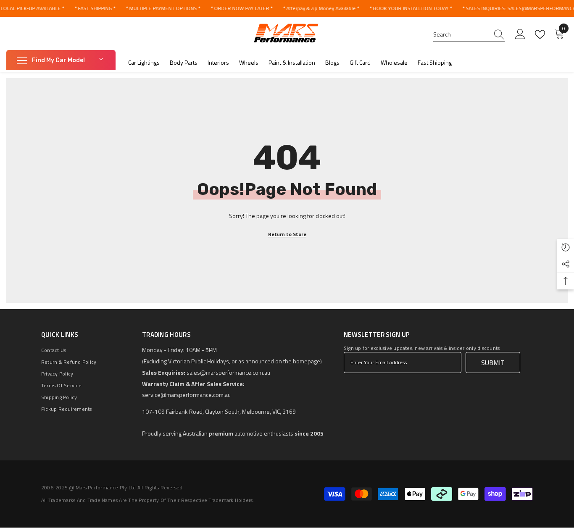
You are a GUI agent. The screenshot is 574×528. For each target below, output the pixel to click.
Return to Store (287, 234)
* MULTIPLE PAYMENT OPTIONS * (163, 8)
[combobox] (461, 34)
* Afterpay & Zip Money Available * (321, 8)
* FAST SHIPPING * (94, 8)
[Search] (469, 35)
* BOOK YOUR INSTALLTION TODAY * (410, 8)
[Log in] (520, 34)
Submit (493, 362)
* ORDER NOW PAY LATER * (241, 8)
